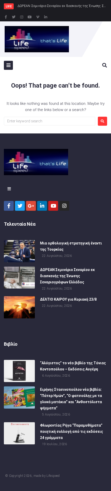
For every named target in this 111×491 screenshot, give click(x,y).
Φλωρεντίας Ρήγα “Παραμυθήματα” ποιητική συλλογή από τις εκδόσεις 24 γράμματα (71, 431)
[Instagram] (21, 17)
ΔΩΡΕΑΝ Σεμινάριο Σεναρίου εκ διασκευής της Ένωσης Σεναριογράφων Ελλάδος (67, 276)
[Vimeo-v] (37, 17)
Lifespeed (53, 476)
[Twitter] (13, 17)
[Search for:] (49, 121)
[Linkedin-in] (45, 17)
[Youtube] (29, 17)
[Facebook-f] (5, 17)
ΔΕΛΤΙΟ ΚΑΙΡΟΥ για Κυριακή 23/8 (68, 299)
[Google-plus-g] (31, 206)
